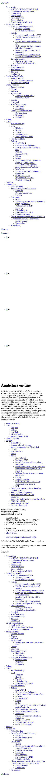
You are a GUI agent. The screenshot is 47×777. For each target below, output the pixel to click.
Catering (14, 100)
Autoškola (14, 65)
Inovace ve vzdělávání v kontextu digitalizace (28, 499)
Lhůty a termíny (21, 221)
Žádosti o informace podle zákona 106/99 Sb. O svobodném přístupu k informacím (28, 218)
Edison (18, 156)
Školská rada (15, 225)
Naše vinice (19, 106)
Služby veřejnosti (12, 85)
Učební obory (16, 13)
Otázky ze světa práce (23, 61)
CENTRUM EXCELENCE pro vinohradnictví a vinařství (27, 483)
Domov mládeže (17, 20)
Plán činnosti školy (18, 70)
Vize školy (19, 132)
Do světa (18, 152)
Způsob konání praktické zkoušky (28, 57)
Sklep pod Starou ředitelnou (21, 111)
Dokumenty (15, 197)
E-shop (8, 119)
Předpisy (18, 195)
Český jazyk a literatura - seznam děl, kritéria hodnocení (27, 47)
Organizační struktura (23, 193)
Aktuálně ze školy (17, 124)
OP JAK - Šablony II (23, 180)
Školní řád (19, 208)
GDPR (18, 199)
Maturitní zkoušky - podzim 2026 (28, 35)
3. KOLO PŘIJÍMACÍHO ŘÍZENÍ (24, 9)
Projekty (14, 141)
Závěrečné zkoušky (18, 59)
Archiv (18, 158)
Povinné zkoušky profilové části (27, 55)
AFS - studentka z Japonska (26, 165)
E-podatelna (20, 223)
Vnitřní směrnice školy (24, 206)
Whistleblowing (17, 186)
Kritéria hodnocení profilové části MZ (29, 590)
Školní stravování (17, 18)
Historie (18, 130)
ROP (17, 486)
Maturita (14, 33)
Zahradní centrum (17, 87)
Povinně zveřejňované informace (23, 189)
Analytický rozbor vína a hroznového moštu (24, 97)
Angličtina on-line (22, 480)
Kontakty (9, 182)
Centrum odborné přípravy (25, 145)
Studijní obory (16, 16)
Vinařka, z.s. (15, 74)
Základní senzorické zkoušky (22, 80)
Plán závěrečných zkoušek (25, 63)
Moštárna (14, 91)
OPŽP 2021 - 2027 (22, 176)
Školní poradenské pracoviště (22, 26)
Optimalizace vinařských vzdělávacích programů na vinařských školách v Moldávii (30, 469)
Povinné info (11, 184)
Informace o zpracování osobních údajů (21, 537)
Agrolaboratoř (16, 93)
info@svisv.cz (11, 533)
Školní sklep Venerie (18, 104)
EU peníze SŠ (20, 458)
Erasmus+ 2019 (21, 154)
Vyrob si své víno (17, 78)
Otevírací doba (21, 113)
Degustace (19, 115)
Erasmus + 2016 (21, 460)
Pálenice (14, 89)
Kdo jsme (19, 128)
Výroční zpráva (21, 135)
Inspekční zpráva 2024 (24, 137)
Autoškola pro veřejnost (20, 83)
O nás (8, 122)
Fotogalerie (19, 109)
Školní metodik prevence (24, 31)
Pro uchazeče (11, 7)
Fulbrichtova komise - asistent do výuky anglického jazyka (27, 161)
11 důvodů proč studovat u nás (22, 11)
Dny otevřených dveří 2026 (21, 22)
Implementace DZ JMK (24, 178)
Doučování (19, 169)
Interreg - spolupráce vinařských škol (25, 447)
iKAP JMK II (20, 143)
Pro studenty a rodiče (14, 24)
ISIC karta (14, 72)
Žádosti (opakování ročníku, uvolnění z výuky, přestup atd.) (30, 202)
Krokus (18, 477)
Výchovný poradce (22, 29)
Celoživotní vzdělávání (14, 76)
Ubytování (15, 102)
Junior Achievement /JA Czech (27, 167)
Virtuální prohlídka (18, 139)
